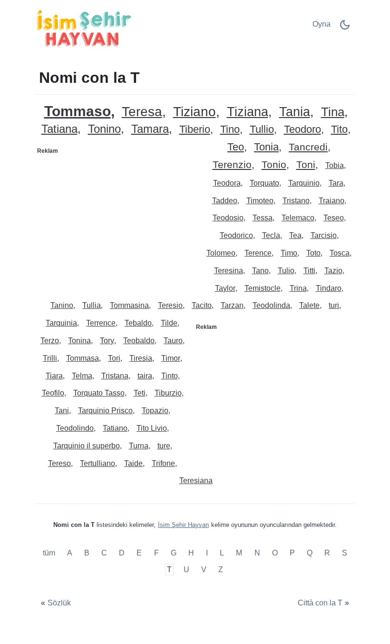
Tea (295, 235)
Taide (133, 463)
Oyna (321, 24)
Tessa (263, 218)
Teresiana (196, 480)
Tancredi (308, 147)
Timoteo (259, 201)
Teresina (228, 271)
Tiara (54, 376)
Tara (336, 183)
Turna (138, 446)
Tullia (91, 305)
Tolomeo (220, 253)
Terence (258, 253)
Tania (294, 112)
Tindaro (328, 288)
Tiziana (247, 112)
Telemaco (298, 218)
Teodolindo (75, 428)
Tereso (59, 463)
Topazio (155, 410)
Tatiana (59, 129)
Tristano (296, 201)
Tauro (173, 341)
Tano (260, 271)
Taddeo (224, 201)
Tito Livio (151, 428)
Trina (298, 288)
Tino (230, 130)
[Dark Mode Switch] (345, 27)
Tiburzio (168, 393)
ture (163, 446)
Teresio (170, 305)
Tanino (61, 305)
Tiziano (194, 112)
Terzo (49, 341)
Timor (170, 358)
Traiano (331, 201)
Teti (140, 393)
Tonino (104, 129)
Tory (107, 341)
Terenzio (232, 165)
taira (144, 376)
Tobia (334, 165)
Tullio (262, 130)
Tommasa (82, 358)
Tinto (169, 376)
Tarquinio (304, 183)
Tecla (271, 235)
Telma (82, 376)
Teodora (227, 183)
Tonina (79, 341)
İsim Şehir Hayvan (183, 524)
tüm (50, 553)
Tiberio (194, 130)
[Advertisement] (115, 218)
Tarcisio (324, 235)
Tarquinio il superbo (86, 446)
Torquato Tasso (99, 393)
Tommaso (77, 111)
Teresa (142, 112)
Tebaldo (138, 323)
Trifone (163, 463)
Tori (114, 358)
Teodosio (228, 218)
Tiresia (140, 358)
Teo (235, 147)
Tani (62, 410)
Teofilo (53, 393)
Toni (305, 165)
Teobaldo (139, 341)
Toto (313, 253)
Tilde (169, 323)
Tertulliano (97, 463)
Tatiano (115, 428)
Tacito (202, 305)
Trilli (50, 358)
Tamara (150, 129)
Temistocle (262, 288)
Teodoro (302, 130)
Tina (332, 112)
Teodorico (236, 235)
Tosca (340, 253)
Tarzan (232, 305)
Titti (309, 271)
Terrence (101, 323)
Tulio (286, 271)
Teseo (333, 218)
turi (334, 305)
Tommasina (129, 305)
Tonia (266, 147)
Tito (339, 130)
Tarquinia (61, 323)
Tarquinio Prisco (105, 410)
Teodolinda (271, 305)
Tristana (114, 376)
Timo (289, 253)
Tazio (333, 271)
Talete (309, 305)
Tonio (274, 165)
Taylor (225, 288)
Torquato (264, 183)
